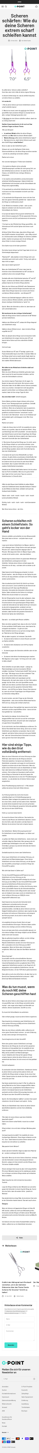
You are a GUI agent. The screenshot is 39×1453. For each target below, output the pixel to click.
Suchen (4, 1390)
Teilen (21, 1238)
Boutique (24, 1411)
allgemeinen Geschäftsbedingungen (15, 1311)
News (3, 1423)
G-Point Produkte (27, 1386)
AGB (3, 1411)
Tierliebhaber (26, 1407)
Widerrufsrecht (7, 1404)
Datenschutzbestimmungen (11, 1313)
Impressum (5, 1397)
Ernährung (25, 1400)
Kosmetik (25, 1390)
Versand (4, 1407)
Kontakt (4, 1426)
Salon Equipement (27, 1397)
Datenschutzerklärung (9, 1400)
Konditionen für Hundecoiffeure (7, 1418)
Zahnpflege (25, 1393)
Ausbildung (25, 1404)
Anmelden (5, 1386)
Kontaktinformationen (9, 1393)
